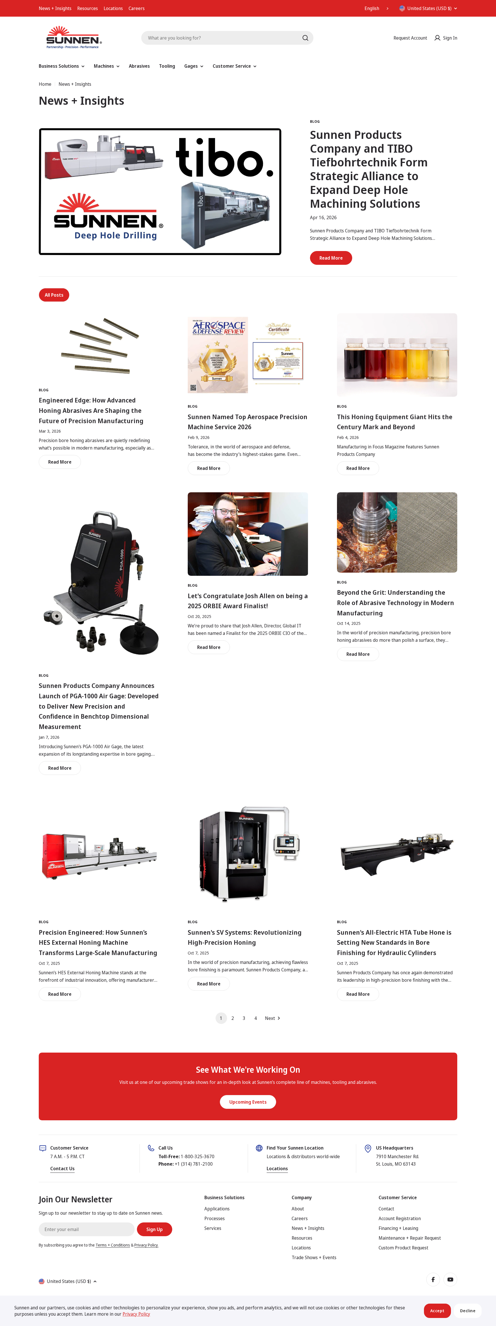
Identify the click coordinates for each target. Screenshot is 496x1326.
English (372, 8)
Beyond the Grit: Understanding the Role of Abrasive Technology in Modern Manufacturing (395, 602)
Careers (137, 8)
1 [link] (221, 1018)
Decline (468, 1310)
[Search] (305, 37)
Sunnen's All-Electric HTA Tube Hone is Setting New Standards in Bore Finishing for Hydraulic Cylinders (394, 942)
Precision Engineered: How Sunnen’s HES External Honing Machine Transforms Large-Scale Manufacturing (98, 942)
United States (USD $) (429, 8)
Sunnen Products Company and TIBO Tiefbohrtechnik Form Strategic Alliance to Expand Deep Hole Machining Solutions (369, 169)
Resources (87, 8)
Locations (113, 8)
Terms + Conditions (113, 1245)
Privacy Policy (136, 1314)
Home (45, 84)
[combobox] (377, 8)
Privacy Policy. (146, 1245)
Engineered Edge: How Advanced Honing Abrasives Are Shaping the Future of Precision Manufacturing (91, 410)
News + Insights (55, 8)
